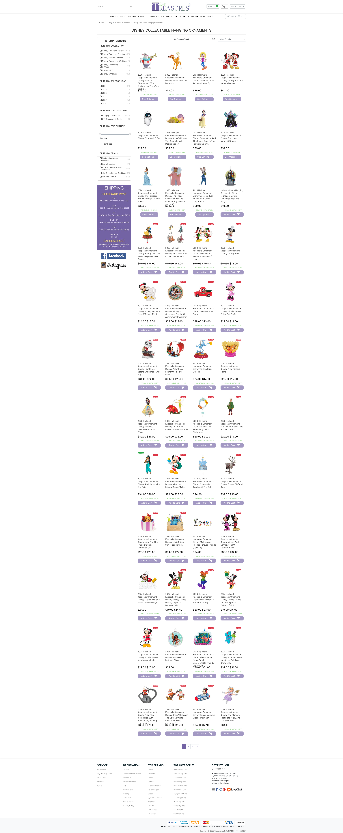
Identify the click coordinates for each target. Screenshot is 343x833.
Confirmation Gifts (180, 786)
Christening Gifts (180, 782)
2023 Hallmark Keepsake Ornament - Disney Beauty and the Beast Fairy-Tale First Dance (149, 253)
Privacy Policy (128, 802)
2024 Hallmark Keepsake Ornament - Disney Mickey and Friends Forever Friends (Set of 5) (204, 542)
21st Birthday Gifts (180, 774)
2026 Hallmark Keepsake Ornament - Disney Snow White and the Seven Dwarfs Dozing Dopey (176, 138)
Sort (213, 39)
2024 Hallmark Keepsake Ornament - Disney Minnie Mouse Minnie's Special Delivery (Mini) (231, 600)
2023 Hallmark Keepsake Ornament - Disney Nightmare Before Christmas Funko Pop (149, 369)
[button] (114, 41)
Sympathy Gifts (179, 806)
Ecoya (150, 770)
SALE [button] (209, 16)
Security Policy (128, 806)
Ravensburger (153, 790)
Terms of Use (127, 798)
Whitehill (151, 806)
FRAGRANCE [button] (152, 16)
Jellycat (151, 782)
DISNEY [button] (141, 16)
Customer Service (129, 782)
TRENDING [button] (131, 16)
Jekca (150, 778)
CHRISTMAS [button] (192, 16)
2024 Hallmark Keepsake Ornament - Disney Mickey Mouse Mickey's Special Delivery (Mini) (175, 600)
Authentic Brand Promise (132, 774)
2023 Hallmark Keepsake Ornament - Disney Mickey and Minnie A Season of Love (203, 253)
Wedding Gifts (179, 814)
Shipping (126, 794)
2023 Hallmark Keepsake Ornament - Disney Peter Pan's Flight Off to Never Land (175, 369)
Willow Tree (152, 810)
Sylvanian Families (155, 798)
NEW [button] (121, 16)
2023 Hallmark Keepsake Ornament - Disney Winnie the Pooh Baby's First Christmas (203, 426)
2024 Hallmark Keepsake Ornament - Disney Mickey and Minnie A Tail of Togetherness (231, 542)
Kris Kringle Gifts (180, 798)
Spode (150, 794)
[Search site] (131, 6)
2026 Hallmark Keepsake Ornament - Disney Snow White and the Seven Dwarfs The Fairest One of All (204, 138)
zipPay (99, 786)
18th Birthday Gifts (180, 770)
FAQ (124, 786)
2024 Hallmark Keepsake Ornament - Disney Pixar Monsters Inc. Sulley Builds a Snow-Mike (231, 657)
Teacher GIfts (179, 810)
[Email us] (213, 789)
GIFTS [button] (181, 16)
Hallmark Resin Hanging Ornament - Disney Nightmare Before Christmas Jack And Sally (232, 196)
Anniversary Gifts (180, 778)
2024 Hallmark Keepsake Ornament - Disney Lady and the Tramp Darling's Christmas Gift (148, 542)
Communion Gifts (180, 790)
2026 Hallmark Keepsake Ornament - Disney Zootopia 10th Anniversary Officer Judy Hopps (203, 196)
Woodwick (152, 814)
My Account (236, 6)
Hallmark (151, 774)
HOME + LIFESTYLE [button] (168, 16)
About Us (126, 770)
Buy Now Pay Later (104, 774)
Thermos (151, 802)
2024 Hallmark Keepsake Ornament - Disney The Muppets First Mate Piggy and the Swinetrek (231, 715)
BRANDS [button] (113, 16)
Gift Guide (232, 16)
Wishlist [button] (212, 6)
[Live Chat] (235, 789)
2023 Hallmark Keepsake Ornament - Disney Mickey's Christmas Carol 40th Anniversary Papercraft (176, 311)
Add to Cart (229, 214)
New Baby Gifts (179, 802)
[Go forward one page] (197, 746)
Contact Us (127, 778)
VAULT (202, 16)
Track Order (101, 778)
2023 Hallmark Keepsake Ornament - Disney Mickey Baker (231, 251)
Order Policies (128, 790)
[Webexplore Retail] (171, 6)
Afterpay (100, 782)
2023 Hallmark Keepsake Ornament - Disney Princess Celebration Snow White (148, 426)
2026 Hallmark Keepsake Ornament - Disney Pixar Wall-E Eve (149, 135)
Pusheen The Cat (154, 786)
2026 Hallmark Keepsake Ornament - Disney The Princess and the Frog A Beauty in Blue (149, 196)
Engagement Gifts (180, 794)
